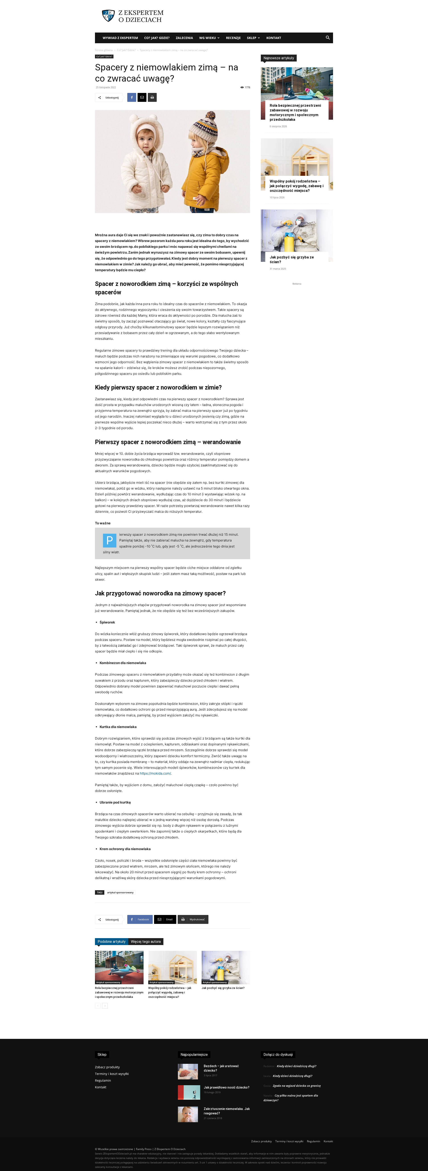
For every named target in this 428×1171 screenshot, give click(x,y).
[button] (327, 38)
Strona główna (104, 50)
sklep (251, 38)
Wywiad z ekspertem (120, 38)
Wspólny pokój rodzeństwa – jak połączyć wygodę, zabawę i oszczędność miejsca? (169, 992)
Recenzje (233, 38)
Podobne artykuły (112, 941)
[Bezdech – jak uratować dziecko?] (188, 1071)
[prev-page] (98, 1006)
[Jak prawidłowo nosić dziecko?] (189, 1092)
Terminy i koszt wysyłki (112, 1074)
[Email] (142, 97)
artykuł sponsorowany (120, 892)
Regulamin (103, 1080)
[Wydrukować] (152, 97)
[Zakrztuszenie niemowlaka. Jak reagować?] (188, 1114)
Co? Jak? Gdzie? (157, 38)
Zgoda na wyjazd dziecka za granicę (297, 1086)
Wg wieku (207, 38)
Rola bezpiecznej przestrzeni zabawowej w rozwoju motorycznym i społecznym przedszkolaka (119, 992)
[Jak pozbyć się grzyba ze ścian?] (226, 967)
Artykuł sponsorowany (108, 982)
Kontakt (273, 38)
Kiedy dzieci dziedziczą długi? (296, 1066)
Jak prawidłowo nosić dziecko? (226, 1087)
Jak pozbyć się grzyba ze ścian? (223, 988)
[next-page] (105, 1006)
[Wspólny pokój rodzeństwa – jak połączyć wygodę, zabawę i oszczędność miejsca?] (172, 967)
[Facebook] (131, 97)
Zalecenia (184, 38)
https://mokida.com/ (155, 773)
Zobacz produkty (107, 1067)
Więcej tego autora (146, 941)
